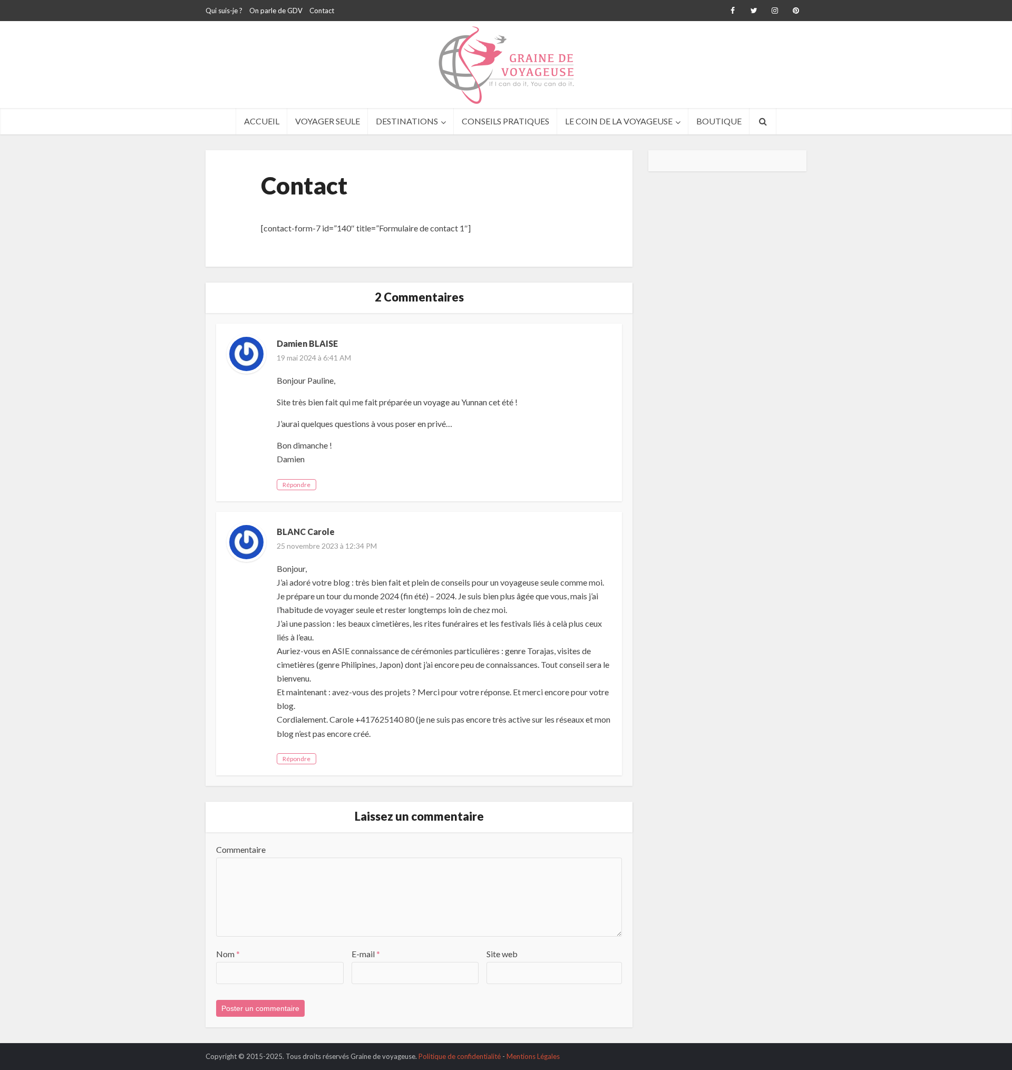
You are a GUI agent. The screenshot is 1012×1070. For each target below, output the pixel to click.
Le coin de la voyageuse (619, 121)
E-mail (366, 954)
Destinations (407, 121)
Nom (228, 954)
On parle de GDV (276, 10)
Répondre (296, 485)
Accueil (261, 121)
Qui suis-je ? (224, 10)
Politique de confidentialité (460, 1056)
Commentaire (241, 849)
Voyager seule (327, 121)
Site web (502, 954)
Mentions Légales (533, 1056)
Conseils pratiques (505, 121)
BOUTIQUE (719, 121)
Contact (321, 10)
